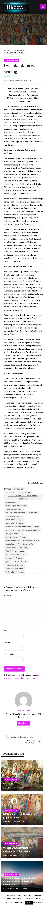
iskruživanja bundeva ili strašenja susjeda (22, 526)
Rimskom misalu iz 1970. (16, 554)
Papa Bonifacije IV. (25, 544)
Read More (38, 902)
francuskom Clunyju (14, 519)
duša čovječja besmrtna (15, 512)
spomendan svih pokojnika (16, 561)
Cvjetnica (8, 783)
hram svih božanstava (14, 523)
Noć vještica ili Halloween (16, 537)
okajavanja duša (12, 540)
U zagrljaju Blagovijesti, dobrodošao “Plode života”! (17, 849)
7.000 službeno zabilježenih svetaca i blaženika (23, 497)
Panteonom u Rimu (31, 540)
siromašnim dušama (14, 558)
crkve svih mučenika (14, 509)
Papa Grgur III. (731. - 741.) (17, 547)
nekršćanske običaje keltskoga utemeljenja (23, 530)
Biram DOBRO (13, 81)
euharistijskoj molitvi (14, 516)
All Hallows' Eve (12, 502)
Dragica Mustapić (10, 855)
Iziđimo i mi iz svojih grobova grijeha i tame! (19, 816)
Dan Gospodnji (20, 51)
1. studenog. (18, 489)
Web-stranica (9, 654)
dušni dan (33, 512)
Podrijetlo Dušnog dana (15, 551)
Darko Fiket (8, 788)
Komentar (8, 595)
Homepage (7, 51)
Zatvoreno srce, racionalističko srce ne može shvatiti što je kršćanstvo (20, 881)
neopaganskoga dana (14, 533)
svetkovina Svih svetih (14, 565)
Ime (6, 630)
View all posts (23, 723)
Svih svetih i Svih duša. (15, 572)
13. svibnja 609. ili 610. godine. (18, 492)
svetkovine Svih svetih (14, 568)
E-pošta (7, 642)
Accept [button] (28, 903)
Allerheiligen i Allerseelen (16, 505)
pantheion (10, 544)
